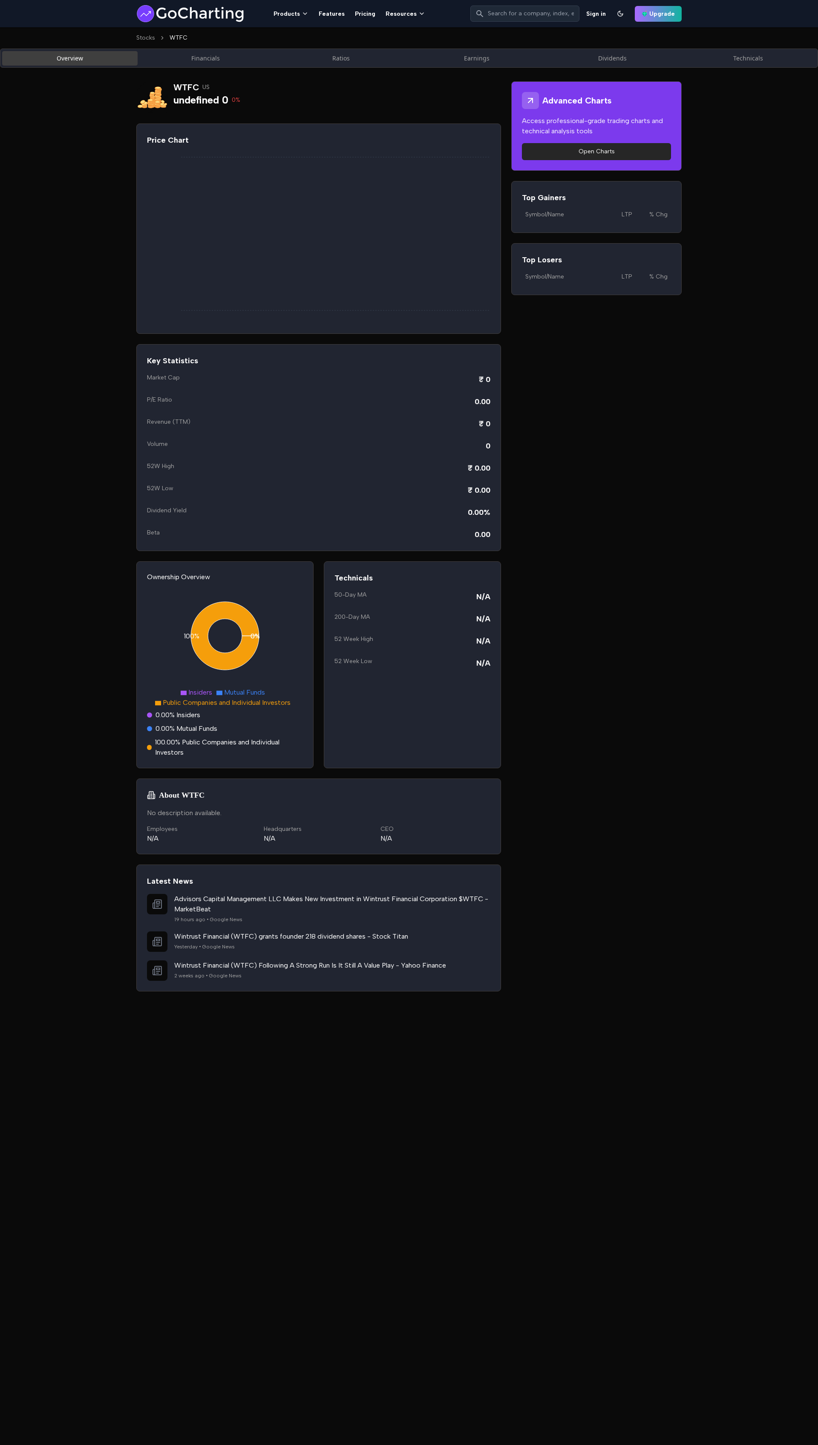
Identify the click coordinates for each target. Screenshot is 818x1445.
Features (332, 13)
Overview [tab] (70, 58)
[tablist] (409, 58)
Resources (401, 13)
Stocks (145, 37)
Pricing (365, 13)
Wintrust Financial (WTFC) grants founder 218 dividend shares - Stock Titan (291, 936)
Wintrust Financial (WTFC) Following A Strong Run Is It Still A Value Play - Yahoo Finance (310, 965)
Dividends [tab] (612, 58)
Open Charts (597, 151)
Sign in (596, 13)
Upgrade (662, 13)
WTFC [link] (178, 37)
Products (287, 13)
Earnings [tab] (477, 58)
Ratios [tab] (341, 58)
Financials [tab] (205, 58)
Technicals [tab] (748, 58)
